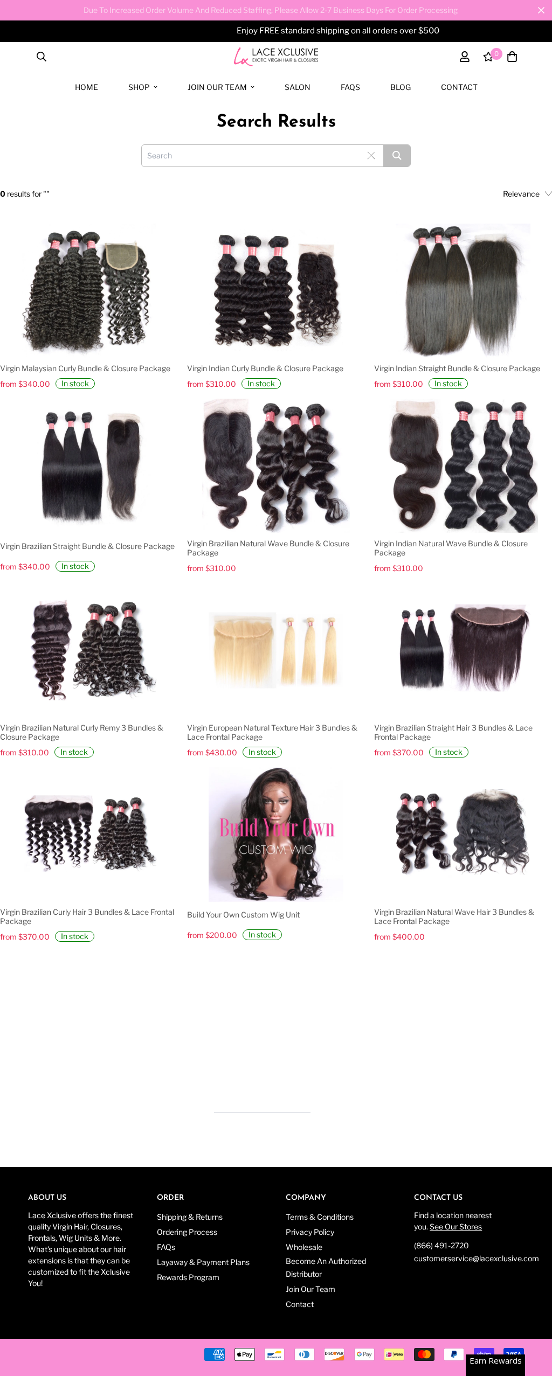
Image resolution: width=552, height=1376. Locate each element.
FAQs (350, 87)
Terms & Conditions (320, 1216)
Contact (459, 87)
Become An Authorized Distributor (326, 1267)
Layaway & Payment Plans (203, 1262)
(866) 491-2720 (441, 1245)
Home (86, 87)
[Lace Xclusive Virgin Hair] (276, 57)
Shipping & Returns (190, 1216)
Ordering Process (187, 1231)
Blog (400, 87)
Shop (139, 87)
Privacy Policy (310, 1231)
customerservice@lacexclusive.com (476, 1258)
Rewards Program (188, 1277)
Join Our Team (217, 87)
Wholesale (304, 1247)
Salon (297, 87)
